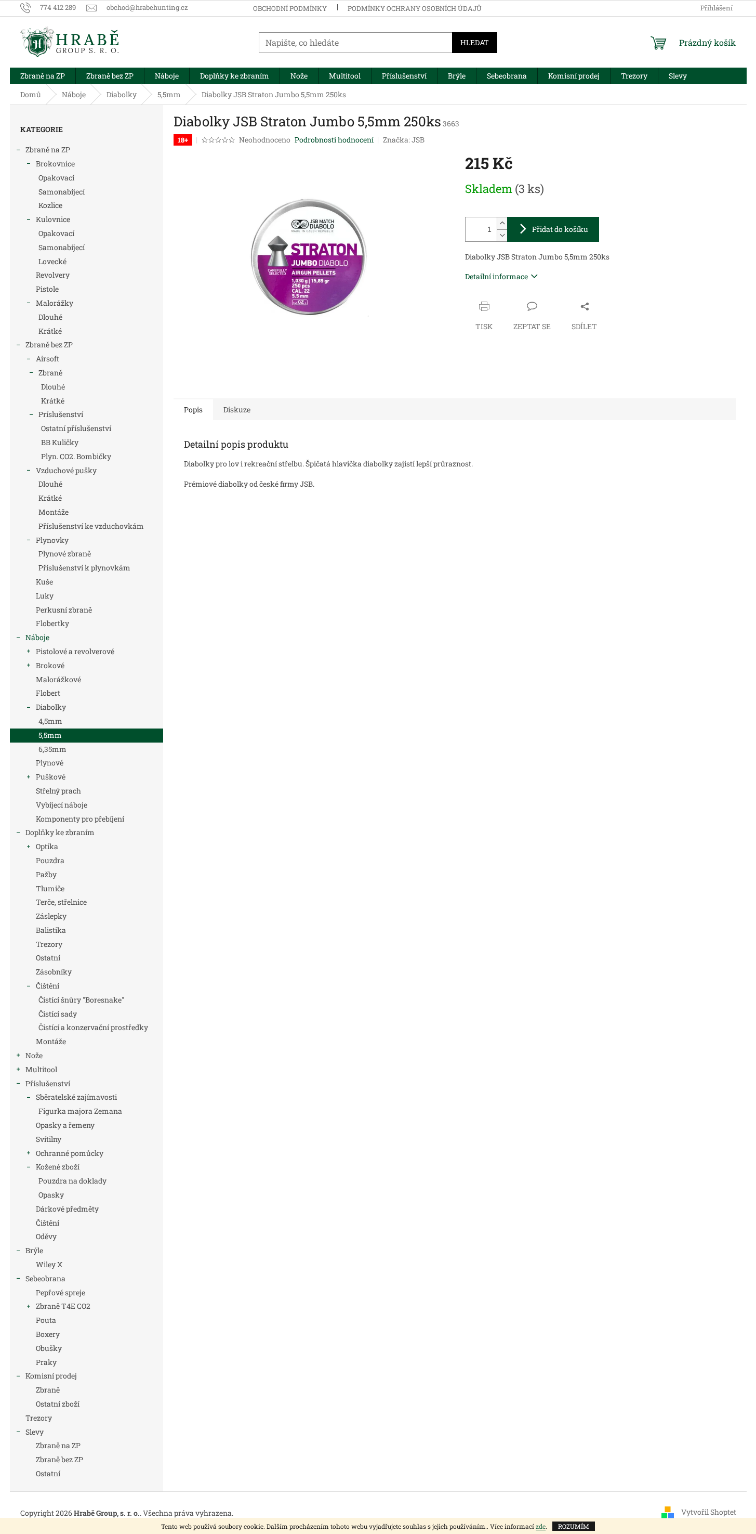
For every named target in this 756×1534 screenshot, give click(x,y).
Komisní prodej (51, 1376)
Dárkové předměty (67, 1209)
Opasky (51, 1195)
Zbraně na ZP (47, 149)
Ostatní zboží (57, 1404)
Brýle (34, 1250)
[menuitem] (42, 76)
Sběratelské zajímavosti (76, 1097)
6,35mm (52, 749)
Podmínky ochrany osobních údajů (415, 8)
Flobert (48, 693)
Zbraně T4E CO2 (63, 1306)
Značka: (404, 140)
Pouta (46, 1320)
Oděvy (46, 1236)
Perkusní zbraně (64, 610)
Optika (47, 846)
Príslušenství (60, 414)
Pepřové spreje (60, 1292)
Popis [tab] (193, 409)
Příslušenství (47, 1083)
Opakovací (56, 178)
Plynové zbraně (64, 553)
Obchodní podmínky (290, 8)
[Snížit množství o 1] (502, 235)
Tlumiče (50, 888)
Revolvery (53, 275)
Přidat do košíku (560, 229)
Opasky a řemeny (65, 1125)
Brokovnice (55, 163)
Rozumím (573, 1526)
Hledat (474, 42)
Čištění (47, 986)
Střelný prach (58, 791)
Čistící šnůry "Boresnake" (81, 1000)
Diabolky (51, 707)
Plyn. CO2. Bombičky (76, 456)
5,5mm (50, 735)
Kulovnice (53, 219)
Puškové (50, 777)
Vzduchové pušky (66, 470)
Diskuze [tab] (236, 409)
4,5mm (50, 721)
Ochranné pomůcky (69, 1153)
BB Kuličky (59, 442)
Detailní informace (496, 276)
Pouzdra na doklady (72, 1181)
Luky (45, 596)
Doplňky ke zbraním (60, 832)
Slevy (34, 1432)
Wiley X (49, 1264)
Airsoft (47, 358)
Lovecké (52, 261)
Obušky (49, 1348)
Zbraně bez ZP (49, 344)
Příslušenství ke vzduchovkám (91, 526)
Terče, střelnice (61, 902)
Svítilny (48, 1139)
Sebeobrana (45, 1278)
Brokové (50, 665)
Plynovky (52, 540)
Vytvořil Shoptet (708, 1512)
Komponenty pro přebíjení (80, 819)
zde (541, 1526)
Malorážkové (58, 679)
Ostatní (48, 958)
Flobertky (52, 623)
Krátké (50, 331)
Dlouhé (50, 317)
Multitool (41, 1069)
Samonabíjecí (61, 192)
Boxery (48, 1334)
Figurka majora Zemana (80, 1111)
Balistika (51, 930)
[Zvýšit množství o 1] (502, 223)
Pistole (47, 289)
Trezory (49, 944)
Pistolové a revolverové (75, 651)
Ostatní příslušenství (76, 428)
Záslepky (51, 916)
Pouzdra (50, 860)
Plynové (49, 763)
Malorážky (54, 303)
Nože (34, 1055)
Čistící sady (57, 1014)
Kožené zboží (57, 1167)
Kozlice (50, 205)
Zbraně (50, 373)
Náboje (37, 637)
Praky (46, 1362)
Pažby (46, 874)
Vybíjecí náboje (61, 805)
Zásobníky (54, 972)
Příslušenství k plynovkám (84, 568)
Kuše (44, 582)
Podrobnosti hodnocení (334, 140)
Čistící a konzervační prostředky (93, 1027)
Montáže (53, 512)
